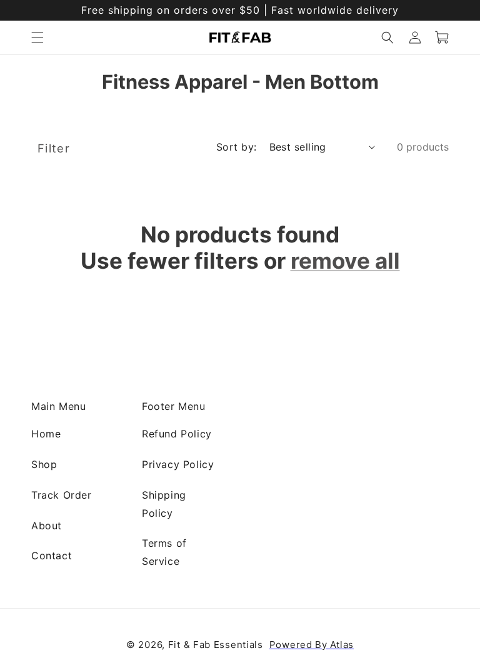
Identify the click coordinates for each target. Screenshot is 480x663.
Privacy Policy (178, 463)
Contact (51, 555)
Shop (44, 463)
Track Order (61, 494)
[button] (37, 37)
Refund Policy (177, 433)
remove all (345, 260)
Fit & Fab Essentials (215, 645)
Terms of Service (164, 552)
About (46, 525)
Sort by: (236, 146)
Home (46, 433)
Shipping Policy (164, 503)
